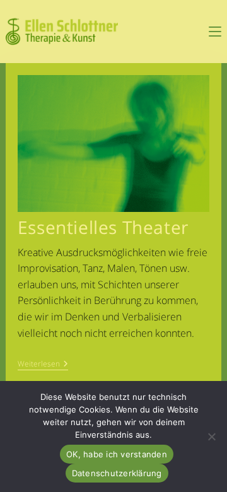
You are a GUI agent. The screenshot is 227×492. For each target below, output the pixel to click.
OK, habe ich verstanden (116, 454)
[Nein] (211, 436)
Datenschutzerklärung (117, 473)
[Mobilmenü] (215, 31)
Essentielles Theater (103, 227)
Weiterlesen (43, 365)
